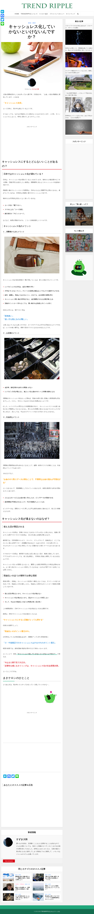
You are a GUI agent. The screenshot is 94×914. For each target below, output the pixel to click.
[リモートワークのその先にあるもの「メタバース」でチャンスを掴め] (78, 37)
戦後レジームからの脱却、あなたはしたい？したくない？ (52, 887)
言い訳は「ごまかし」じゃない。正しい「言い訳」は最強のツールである (79, 216)
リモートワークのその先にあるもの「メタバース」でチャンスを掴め (78, 26)
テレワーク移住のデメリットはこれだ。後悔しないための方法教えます (78, 71)
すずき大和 (35, 89)
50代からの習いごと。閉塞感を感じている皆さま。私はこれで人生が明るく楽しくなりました (79, 49)
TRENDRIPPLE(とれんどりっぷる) (50, 911)
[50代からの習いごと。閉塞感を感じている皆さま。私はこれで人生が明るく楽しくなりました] (78, 59)
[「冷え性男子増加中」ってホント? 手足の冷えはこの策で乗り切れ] (78, 104)
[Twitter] (2, 20)
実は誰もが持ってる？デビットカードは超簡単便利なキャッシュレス (52, 897)
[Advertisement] (31, 141)
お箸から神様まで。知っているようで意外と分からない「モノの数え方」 (79, 242)
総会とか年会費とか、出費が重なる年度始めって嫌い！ (22, 889)
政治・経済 (32, 23)
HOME (17, 14)
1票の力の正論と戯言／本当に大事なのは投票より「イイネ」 (52, 878)
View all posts (9, 861)
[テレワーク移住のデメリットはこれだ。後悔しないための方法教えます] (78, 82)
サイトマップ (70, 14)
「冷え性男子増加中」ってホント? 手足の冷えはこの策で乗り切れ (78, 94)
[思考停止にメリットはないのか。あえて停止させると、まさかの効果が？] (78, 127)
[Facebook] (2, 16)
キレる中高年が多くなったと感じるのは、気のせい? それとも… (22, 897)
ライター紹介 (43, 14)
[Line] (2, 24)
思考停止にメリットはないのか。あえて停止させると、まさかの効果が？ (78, 116)
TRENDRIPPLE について (29, 14)
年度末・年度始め (19, 884)
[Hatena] (2, 12)
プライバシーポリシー (57, 14)
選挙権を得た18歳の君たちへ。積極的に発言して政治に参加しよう (22, 878)
